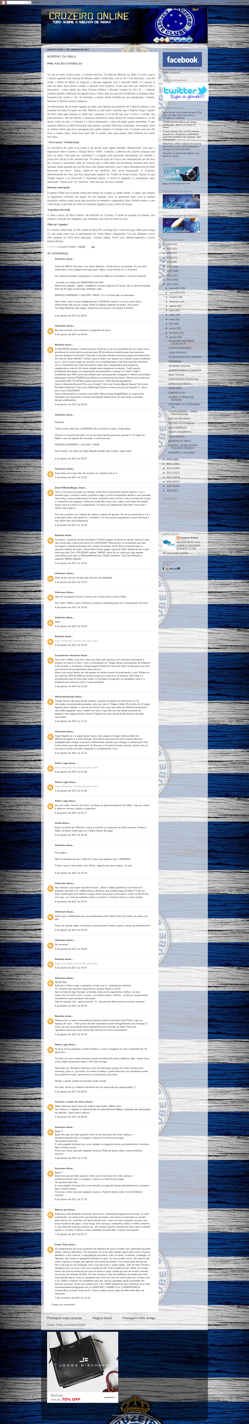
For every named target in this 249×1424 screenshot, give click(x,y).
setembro (174, 301)
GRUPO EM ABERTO (180, 432)
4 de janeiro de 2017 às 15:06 (71, 645)
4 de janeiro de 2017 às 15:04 (71, 626)
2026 (170, 244)
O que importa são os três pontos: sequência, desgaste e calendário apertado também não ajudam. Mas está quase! (182, 135)
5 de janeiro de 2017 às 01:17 (71, 813)
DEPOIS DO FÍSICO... (180, 384)
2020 (170, 271)
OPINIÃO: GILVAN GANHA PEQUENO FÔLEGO (183, 446)
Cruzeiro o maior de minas (70, 1101)
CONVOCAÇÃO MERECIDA (184, 379)
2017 (170, 284)
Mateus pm (61, 1209)
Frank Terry (61, 1244)
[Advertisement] (182, 626)
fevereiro (174, 332)
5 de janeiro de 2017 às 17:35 (71, 1199)
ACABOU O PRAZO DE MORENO (181, 398)
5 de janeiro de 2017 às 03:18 (71, 873)
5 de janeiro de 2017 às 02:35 (71, 835)
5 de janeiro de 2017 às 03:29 (71, 901)
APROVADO (175, 388)
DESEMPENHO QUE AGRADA (185, 357)
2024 (170, 253)
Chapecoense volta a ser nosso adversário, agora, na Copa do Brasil (180, 125)
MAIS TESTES (176, 375)
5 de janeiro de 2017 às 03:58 (71, 930)
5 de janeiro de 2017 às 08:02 (71, 1091)
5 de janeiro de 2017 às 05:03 (71, 1006)
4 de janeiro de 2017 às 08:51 (71, 315)
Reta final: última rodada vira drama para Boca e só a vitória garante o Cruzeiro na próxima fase (182, 146)
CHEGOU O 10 (177, 393)
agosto (173, 306)
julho (172, 310)
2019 (170, 275)
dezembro (175, 288)
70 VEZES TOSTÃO (179, 366)
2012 (170, 477)
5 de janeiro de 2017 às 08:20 (71, 1117)
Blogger (132, 1415)
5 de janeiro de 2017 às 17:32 (71, 1158)
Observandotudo (65, 696)
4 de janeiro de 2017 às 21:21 (71, 753)
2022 (170, 262)
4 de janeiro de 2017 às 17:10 (71, 721)
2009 (170, 490)
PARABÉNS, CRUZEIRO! (182, 452)
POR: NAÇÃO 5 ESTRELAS (64, 63)
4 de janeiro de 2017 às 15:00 (71, 607)
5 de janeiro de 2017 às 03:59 (71, 949)
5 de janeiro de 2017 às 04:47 (71, 967)
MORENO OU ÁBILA (180, 441)
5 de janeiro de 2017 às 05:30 (71, 1034)
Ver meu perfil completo (175, 553)
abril (171, 323)
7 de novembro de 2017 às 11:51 (72, 1298)
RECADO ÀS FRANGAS (181, 423)
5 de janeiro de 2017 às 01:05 (71, 772)
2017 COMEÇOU (178, 427)
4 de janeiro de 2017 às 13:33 (71, 582)
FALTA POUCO (177, 436)
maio (172, 319)
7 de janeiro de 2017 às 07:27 (71, 1234)
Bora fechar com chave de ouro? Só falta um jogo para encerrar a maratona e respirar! (182, 115)
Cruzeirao (60, 469)
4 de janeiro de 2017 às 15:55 (71, 686)
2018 (170, 280)
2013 (170, 473)
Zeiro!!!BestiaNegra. (66, 487)
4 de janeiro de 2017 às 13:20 (71, 563)
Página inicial (102, 1318)
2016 (170, 459)
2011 (169, 481)
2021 (170, 266)
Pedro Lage (61, 763)
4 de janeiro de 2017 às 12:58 (71, 525)
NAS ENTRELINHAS (179, 418)
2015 (170, 464)
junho (172, 315)
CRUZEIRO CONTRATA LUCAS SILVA (181, 342)
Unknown (60, 326)
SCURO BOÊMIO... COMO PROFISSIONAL (183, 413)
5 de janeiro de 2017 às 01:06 (71, 790)
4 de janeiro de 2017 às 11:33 (71, 477)
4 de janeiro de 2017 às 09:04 (71, 334)
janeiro (173, 337)
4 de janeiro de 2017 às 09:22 (71, 458)
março (173, 328)
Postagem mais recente (64, 1318)
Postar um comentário (63, 1304)
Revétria (59, 344)
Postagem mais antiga (139, 1318)
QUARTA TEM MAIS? (180, 348)
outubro (173, 297)
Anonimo (60, 1127)
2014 (170, 468)
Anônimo (60, 617)
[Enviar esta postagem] (92, 247)
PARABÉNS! (175, 361)
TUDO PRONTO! (178, 352)
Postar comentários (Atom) (70, 1325)
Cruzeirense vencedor (67, 655)
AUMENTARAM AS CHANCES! (185, 370)
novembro (175, 292)
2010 (170, 486)
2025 (170, 248)
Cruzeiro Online (189, 538)
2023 (170, 257)
